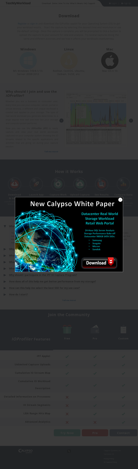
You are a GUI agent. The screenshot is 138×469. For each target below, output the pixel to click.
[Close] (120, 200)
